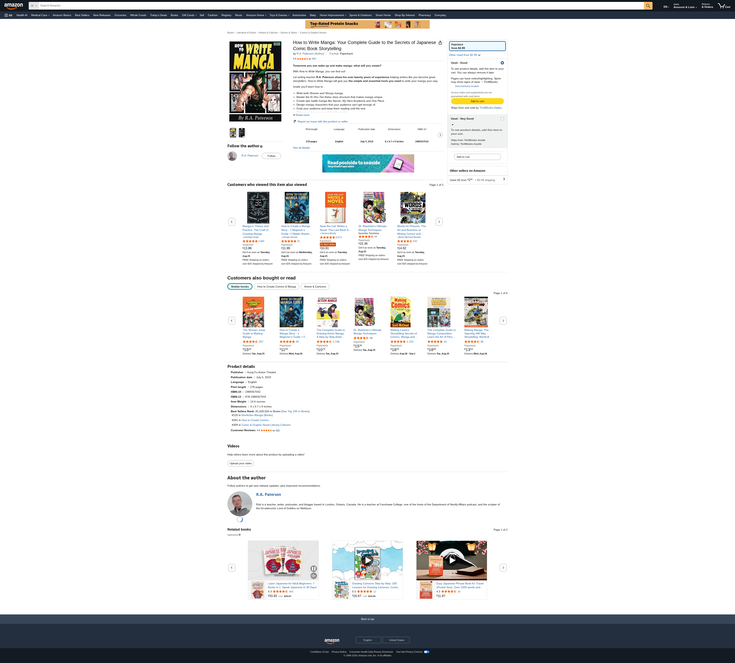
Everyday (440, 15)
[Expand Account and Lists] (696, 7)
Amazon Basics (62, 15)
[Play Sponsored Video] (367, 560)
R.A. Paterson (305, 53)
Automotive (299, 15)
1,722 (410, 341)
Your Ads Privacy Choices (409, 652)
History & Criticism (268, 32)
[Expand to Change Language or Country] (668, 7)
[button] (8, 15)
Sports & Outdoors (360, 15)
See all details (301, 147)
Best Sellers (82, 15)
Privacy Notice (339, 652)
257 (261, 341)
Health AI (21, 15)
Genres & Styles (288, 32)
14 (445, 341)
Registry (226, 15)
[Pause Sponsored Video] (313, 569)
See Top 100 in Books (295, 411)
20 (297, 341)
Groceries (120, 15)
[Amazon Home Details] (266, 15)
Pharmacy (425, 15)
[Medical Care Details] (49, 15)
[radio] (477, 46)
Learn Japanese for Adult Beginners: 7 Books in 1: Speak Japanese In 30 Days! (292, 585)
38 (371, 338)
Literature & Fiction (246, 32)
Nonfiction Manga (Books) (257, 415)
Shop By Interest (405, 15)
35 (481, 341)
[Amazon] (14, 6)
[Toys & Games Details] (289, 15)
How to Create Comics (255, 420)
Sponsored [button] (232, 534)
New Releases (102, 15)
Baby (313, 15)
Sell (202, 15)
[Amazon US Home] (332, 642)
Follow (271, 155)
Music (238, 15)
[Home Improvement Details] (345, 15)
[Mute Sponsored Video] (313, 576)
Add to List (463, 156)
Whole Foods (138, 15)
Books (174, 15)
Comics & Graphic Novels (313, 32)
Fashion (213, 15)
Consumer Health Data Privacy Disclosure (371, 652)
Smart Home (383, 15)
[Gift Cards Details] (196, 15)
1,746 (336, 341)
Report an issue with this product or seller (323, 121)
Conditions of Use (319, 652)
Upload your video (241, 463)
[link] (258, 230)
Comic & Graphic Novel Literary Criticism (266, 424)
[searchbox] (341, 5)
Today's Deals (158, 15)
